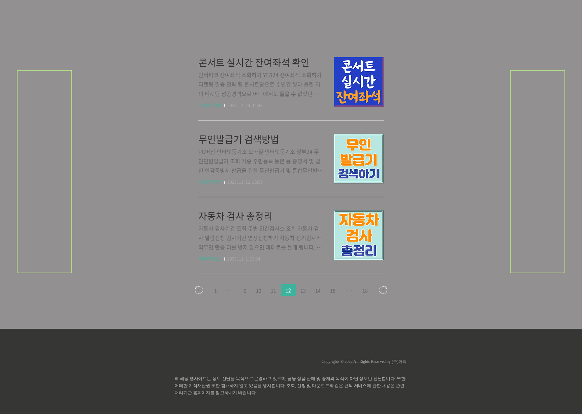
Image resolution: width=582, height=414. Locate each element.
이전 (199, 290)
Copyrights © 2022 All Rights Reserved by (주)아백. (365, 361)
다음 (383, 290)
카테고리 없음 (210, 105)
